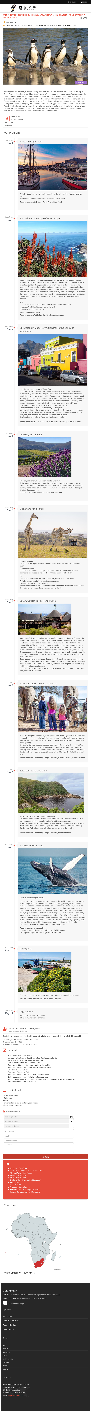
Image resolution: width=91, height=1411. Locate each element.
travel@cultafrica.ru (15, 1395)
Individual (82, 83)
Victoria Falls (7, 1316)
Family (5, 1356)
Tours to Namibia (9, 1325)
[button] (71, 1117)
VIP (4, 1345)
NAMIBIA (5, 1369)
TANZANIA (6, 1362)
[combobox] (39, 1117)
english (73, 2)
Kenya (5, 1366)
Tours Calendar (8, 1329)
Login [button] (84, 2)
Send (46, 1156)
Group (5, 1349)
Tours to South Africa (11, 1320)
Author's (6, 1352)
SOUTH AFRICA (8, 1359)
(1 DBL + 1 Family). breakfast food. (48, 202)
